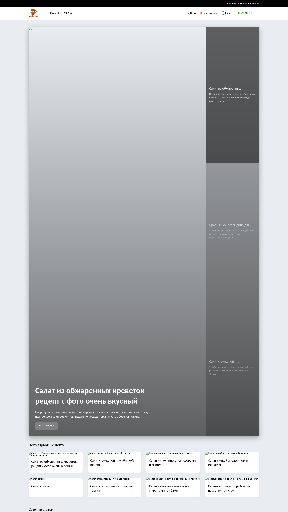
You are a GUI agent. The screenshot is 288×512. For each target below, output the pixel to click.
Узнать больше (46, 426)
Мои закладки (210, 13)
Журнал (68, 13)
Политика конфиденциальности (242, 3)
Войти (228, 13)
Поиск (193, 13)
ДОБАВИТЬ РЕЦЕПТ (247, 13)
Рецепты (55, 13)
